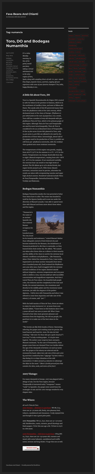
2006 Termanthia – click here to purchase (38, 434)
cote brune (81, 55)
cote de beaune (80, 58)
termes (16, 78)
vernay (71, 97)
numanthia (9, 70)
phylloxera (9, 72)
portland (76, 81)
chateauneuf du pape (75, 48)
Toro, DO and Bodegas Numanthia (27, 43)
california (71, 42)
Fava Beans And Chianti (22, 14)
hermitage (78, 71)
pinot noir (82, 78)
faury (70, 68)
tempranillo (9, 76)
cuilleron (84, 65)
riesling (76, 84)
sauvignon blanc (74, 91)
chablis (78, 42)
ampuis (71, 35)
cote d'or (71, 58)
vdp (84, 94)
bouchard (85, 35)
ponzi (70, 81)
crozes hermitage (74, 65)
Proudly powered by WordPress (31, 465)
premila (83, 81)
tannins (8, 74)
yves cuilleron (81, 101)
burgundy (81, 39)
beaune (77, 35)
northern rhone (79, 74)
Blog (7, 55)
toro (7, 79)
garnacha (9, 62)
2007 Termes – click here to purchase (37, 408)
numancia (15, 68)
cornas (78, 52)
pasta (70, 78)
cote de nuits (73, 61)
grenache (9, 64)
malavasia (9, 66)
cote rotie (81, 61)
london (71, 74)
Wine (11, 55)
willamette (72, 101)
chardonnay (72, 45)
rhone (70, 84)
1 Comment (9, 82)
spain (14, 72)
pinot (75, 78)
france (75, 68)
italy (84, 71)
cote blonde (72, 55)
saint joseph (72, 87)
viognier (77, 97)
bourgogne (72, 39)
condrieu (71, 52)
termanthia (9, 78)
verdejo (11, 79)
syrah (70, 94)
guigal (71, 71)
